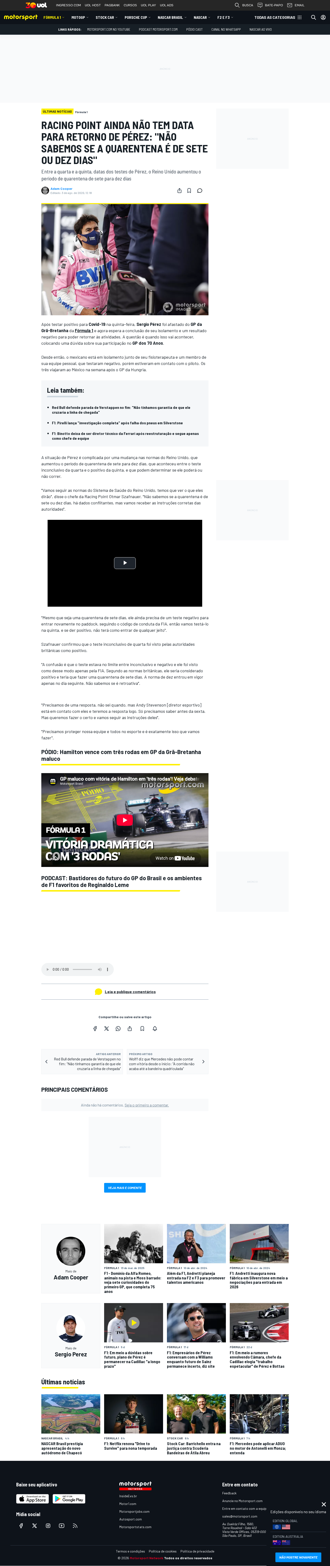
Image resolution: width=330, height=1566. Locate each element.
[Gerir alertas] (155, 1028)
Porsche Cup (136, 17)
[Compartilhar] (179, 190)
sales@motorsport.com (239, 1516)
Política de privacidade (197, 1551)
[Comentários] (201, 190)
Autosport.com (130, 1519)
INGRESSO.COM (68, 5)
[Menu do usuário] (323, 17)
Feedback (229, 1493)
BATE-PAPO (274, 5)
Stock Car (105, 17)
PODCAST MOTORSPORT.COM (158, 29)
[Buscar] (313, 17)
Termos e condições (130, 1551)
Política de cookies (163, 1551)
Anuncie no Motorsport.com (242, 1501)
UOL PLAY (148, 5)
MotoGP (78, 17)
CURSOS (130, 5)
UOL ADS (166, 5)
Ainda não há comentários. (125, 1105)
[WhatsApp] (118, 1028)
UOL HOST (93, 5)
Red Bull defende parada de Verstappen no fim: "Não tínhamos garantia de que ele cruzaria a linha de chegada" (121, 409)
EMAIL (299, 5)
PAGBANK (112, 5)
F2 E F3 (223, 17)
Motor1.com (127, 1504)
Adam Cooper (61, 188)
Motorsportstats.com (135, 1527)
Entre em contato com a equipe (245, 1508)
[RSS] (75, 1526)
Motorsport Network (146, 1558)
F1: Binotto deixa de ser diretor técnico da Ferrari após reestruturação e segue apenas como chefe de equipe (125, 435)
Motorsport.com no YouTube (108, 29)
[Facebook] (95, 1028)
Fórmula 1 (52, 17)
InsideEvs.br (128, 1496)
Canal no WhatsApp (226, 29)
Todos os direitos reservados (188, 1558)
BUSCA (247, 5)
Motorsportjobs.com (134, 1511)
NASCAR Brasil (170, 17)
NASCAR (200, 17)
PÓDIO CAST (194, 29)
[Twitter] (106, 1028)
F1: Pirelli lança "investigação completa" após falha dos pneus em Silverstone (117, 422)
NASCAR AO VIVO (261, 29)
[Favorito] (189, 190)
